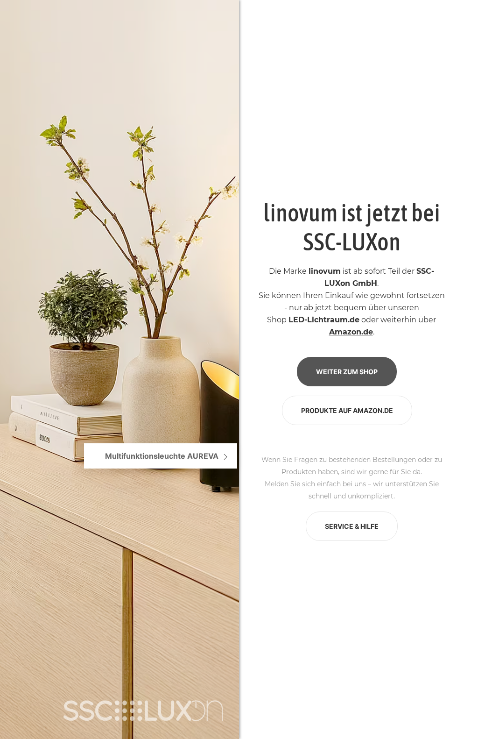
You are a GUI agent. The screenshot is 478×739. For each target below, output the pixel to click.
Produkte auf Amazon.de (347, 410)
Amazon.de (351, 331)
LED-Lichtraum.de (323, 319)
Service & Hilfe (352, 526)
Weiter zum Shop (347, 372)
